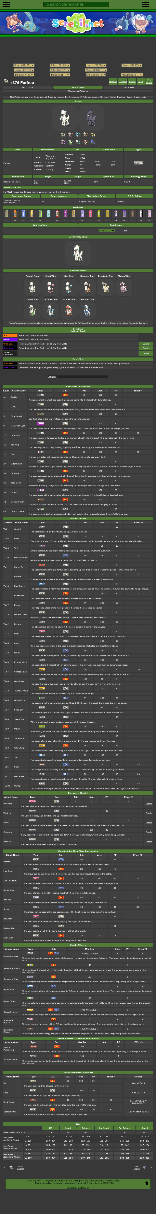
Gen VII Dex (78, 87)
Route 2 (22, 344)
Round (17, 653)
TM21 (6, 596)
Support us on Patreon (78, 1188)
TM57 (6, 672)
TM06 (6, 548)
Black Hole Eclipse (8, 1031)
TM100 (6, 786)
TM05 (6, 539)
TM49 (6, 662)
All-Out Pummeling (8, 1048)
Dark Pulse (19, 776)
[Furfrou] (63, 138)
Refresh (7, 842)
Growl (13, 407)
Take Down (16, 483)
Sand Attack (16, 416)
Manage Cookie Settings (108, 1180)
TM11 (6, 567)
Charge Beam (20, 672)
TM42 (6, 624)
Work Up (18, 529)
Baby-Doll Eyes (18, 426)
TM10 (6, 558)
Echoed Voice (20, 662)
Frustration (19, 596)
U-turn (17, 729)
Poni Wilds (62, 344)
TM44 (6, 634)
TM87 (6, 710)
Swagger (18, 710)
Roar (16, 539)
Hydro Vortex (9, 989)
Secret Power (9, 1112)
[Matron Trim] (63, 145)
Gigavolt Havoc (10, 1012)
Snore (6, 909)
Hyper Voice (9, 890)
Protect (17, 577)
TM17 (6, 577)
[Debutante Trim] (93, 138)
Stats (140, 81)
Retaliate (15, 473)
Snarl (16, 767)
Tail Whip (15, 445)
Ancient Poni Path (35, 344)
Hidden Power (20, 558)
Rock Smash (9, 1102)
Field (124, 231)
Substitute (19, 738)
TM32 (6, 615)
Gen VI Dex (128, 87)
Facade (17, 624)
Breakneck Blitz (10, 956)
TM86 (6, 700)
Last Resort (8, 871)
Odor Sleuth (16, 464)
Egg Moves (149, 81)
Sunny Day (19, 567)
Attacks (132, 81)
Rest (16, 634)
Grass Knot (19, 700)
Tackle (14, 397)
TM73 (6, 691)
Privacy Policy (87, 1180)
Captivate (7, 832)
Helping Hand (9, 928)
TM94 (6, 757)
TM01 (6, 529)
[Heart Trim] (70, 138)
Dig (4, 1083)
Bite (13, 454)
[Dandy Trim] (70, 145)
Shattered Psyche (8, 1021)
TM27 (6, 605)
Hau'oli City (51, 344)
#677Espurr (136, 1167)
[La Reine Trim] (78, 145)
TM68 (6, 681)
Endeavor (8, 938)
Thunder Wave (21, 691)
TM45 (6, 643)
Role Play (7, 804)
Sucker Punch (17, 502)
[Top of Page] (146, 1183)
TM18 (6, 586)
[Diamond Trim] (85, 138)
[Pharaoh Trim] (93, 145)
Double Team (20, 615)
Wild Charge (20, 748)
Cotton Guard (17, 511)
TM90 (6, 738)
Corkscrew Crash (11, 979)
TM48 (6, 653)
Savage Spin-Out (11, 968)
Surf (16, 757)
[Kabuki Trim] (85, 145)
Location (123, 81)
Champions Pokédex (78, 91)
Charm (14, 492)
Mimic (6, 823)
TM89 (6, 729)
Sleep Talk (19, 719)
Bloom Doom (9, 1001)
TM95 (6, 767)
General (113, 81)
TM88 (6, 719)
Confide (18, 786)
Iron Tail (7, 900)
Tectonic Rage (10, 1059)
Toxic (16, 548)
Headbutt (15, 435)
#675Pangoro (20, 1167)
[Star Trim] (78, 138)
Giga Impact (20, 681)
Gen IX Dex (27, 87)
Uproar (6, 862)
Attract (17, 643)
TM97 (6, 776)
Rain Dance (19, 586)
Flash (6, 1093)
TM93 (6, 748)
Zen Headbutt (9, 881)
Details (146, 344)
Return (17, 605)
